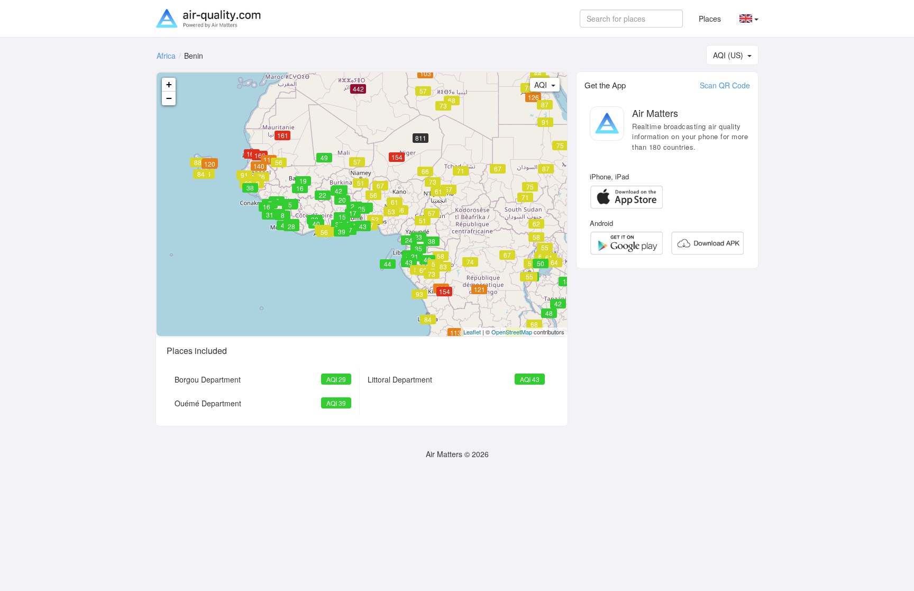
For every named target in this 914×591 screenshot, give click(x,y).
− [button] (169, 98)
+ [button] (169, 84)
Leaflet (472, 332)
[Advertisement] (667, 351)
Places (710, 18)
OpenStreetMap (511, 332)
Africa (166, 55)
